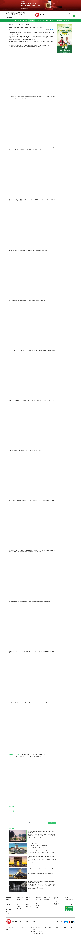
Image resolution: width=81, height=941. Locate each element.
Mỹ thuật (19, 908)
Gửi (52, 822)
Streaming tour (47, 897)
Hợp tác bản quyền (69, 899)
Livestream (46, 899)
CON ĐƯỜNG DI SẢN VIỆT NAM (18, 12)
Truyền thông (59, 20)
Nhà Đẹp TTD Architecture (15, 754)
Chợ (52, 20)
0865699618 (39, 931)
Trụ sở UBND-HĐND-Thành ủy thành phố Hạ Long (40, 843)
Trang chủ (19, 20)
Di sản (37, 903)
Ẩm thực (19, 901)
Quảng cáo (67, 901)
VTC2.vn (56, 904)
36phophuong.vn (57, 898)
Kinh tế (27, 904)
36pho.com (11, 806)
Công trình (26, 24)
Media (37, 907)
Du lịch (18, 899)
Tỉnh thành (39, 20)
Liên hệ (66, 897)
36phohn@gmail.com (38, 933)
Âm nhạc (19, 904)
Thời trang (19, 906)
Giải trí (27, 899)
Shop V (46, 20)
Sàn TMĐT (8, 904)
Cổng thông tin (20, 897)
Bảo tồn (37, 905)
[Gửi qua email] (54, 29)
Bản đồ (67, 20)
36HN (59, 901)
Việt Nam (32, 20)
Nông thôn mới (39, 897)
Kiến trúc (21, 24)
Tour (25, 20)
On (20, 14)
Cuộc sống (28, 901)
